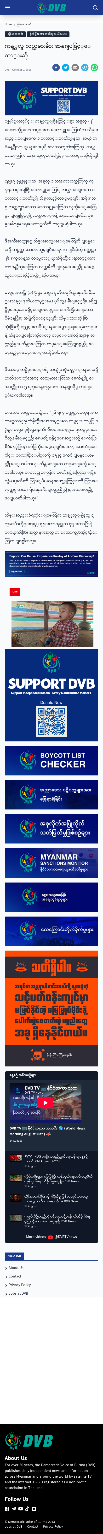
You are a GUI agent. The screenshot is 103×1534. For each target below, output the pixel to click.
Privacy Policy (53, 1527)
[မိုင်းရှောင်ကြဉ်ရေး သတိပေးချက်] (51, 1009)
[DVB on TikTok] (27, 1508)
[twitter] (65, 67)
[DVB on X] (34, 1508)
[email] (75, 67)
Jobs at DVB (13, 1527)
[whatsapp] (94, 67)
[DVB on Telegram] (13, 1508)
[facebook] (56, 67)
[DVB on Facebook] (7, 1508)
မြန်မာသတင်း (24, 25)
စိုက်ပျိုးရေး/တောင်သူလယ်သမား (48, 34)
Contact (32, 1527)
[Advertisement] (51, 1369)
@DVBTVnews (66, 1237)
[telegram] (85, 67)
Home (8, 25)
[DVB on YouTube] (20, 1508)
